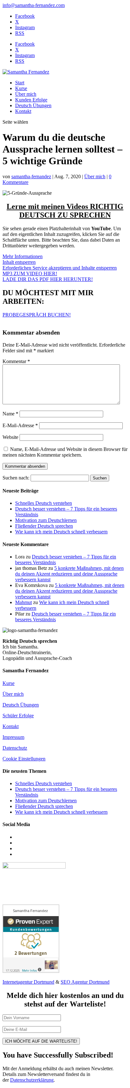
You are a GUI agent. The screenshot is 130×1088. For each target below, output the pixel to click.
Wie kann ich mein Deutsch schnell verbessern (61, 531)
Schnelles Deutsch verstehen (43, 503)
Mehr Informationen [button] (23, 256)
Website (10, 437)
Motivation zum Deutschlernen (46, 520)
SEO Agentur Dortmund (85, 982)
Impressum (13, 737)
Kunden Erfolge (31, 99)
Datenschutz (15, 748)
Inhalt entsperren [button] (19, 262)
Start (19, 82)
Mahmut (23, 602)
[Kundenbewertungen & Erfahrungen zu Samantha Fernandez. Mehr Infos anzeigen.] (31, 971)
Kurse (21, 88)
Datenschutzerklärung (32, 1080)
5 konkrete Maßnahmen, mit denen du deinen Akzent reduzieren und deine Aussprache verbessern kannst (69, 573)
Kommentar (16, 361)
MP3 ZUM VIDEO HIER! (30, 273)
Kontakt (23, 111)
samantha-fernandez (31, 176)
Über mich (25, 94)
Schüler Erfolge (18, 715)
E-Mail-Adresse (20, 425)
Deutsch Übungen (33, 105)
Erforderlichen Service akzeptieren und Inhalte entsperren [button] (60, 267)
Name (10, 413)
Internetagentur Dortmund (28, 982)
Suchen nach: (16, 477)
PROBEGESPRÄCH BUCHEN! (37, 314)
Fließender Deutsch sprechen (44, 526)
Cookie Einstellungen (24, 758)
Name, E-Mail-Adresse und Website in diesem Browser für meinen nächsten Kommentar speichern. (65, 452)
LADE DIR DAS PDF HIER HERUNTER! (48, 279)
